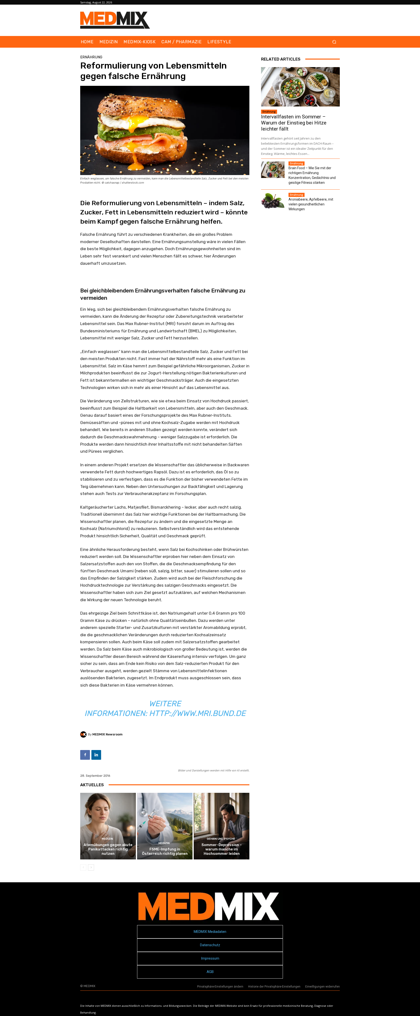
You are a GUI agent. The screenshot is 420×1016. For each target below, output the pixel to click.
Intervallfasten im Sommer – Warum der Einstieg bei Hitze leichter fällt (293, 123)
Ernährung (91, 57)
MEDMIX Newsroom (107, 734)
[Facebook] (85, 755)
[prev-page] (83, 867)
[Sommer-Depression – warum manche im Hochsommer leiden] (221, 826)
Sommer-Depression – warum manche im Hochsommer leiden (221, 849)
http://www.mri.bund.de (197, 713)
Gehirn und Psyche (221, 839)
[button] (334, 42)
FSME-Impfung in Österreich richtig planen (165, 851)
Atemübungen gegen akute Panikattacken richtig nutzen (108, 849)
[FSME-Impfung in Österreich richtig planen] (165, 826)
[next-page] (91, 867)
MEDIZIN (107, 839)
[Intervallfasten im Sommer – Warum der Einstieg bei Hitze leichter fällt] (300, 86)
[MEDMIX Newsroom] (84, 734)
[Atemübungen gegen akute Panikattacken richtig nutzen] (108, 826)
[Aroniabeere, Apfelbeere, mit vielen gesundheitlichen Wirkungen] (273, 201)
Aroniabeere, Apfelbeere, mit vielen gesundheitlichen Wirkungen (311, 204)
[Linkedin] (96, 755)
